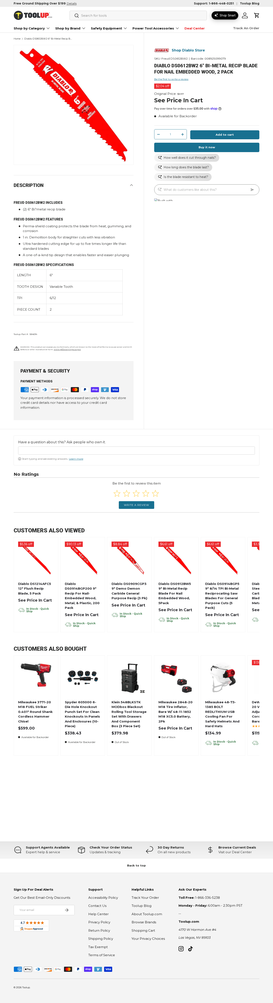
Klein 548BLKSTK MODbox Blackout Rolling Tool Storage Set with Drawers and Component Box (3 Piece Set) (129, 714)
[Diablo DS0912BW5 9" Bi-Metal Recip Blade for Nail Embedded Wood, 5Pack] (176, 559)
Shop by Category (29, 28)
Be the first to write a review (171, 79)
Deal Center (194, 28)
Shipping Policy (100, 939)
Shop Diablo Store (188, 50)
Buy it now (207, 147)
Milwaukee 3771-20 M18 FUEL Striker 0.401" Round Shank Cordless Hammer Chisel (35, 711)
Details (72, 3)
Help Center (98, 914)
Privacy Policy (99, 922)
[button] (256, 15)
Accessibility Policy (103, 898)
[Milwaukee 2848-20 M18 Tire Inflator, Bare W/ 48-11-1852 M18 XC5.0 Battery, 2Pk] (176, 678)
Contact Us (97, 906)
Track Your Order (145, 898)
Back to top (136, 865)
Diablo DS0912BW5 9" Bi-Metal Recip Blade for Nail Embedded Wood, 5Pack (174, 593)
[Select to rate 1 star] (117, 493)
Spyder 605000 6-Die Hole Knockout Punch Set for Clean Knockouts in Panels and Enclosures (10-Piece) (82, 714)
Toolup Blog (249, 3)
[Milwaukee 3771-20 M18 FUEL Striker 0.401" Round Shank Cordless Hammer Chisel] (36, 678)
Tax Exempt (98, 947)
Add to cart (225, 134)
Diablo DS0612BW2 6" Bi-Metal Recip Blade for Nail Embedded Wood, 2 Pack (48, 39)
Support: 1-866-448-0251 (214, 3)
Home (17, 39)
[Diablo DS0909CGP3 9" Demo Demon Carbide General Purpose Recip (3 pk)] (129, 559)
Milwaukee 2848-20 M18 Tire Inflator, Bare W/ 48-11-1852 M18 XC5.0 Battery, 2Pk (175, 711)
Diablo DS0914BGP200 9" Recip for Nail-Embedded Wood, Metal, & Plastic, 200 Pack (82, 596)
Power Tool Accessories (153, 28)
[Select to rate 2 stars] (126, 493)
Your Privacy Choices (148, 939)
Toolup (26, 987)
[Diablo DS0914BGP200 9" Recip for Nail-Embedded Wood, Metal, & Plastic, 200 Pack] (83, 559)
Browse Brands (144, 922)
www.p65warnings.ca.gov (67, 349)
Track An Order (246, 28)
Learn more (76, 458)
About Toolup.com (147, 914)
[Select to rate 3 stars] (136, 493)
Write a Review (136, 505)
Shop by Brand (67, 28)
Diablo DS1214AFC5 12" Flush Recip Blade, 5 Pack (34, 588)
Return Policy (99, 930)
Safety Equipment (106, 28)
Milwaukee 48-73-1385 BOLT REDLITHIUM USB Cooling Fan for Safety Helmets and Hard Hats (222, 714)
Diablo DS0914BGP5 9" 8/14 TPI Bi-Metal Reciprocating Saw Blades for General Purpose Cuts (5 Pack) (222, 596)
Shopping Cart (143, 930)
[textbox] (136, 450)
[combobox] (138, 15)
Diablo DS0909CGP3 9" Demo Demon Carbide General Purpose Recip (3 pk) (129, 591)
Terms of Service (101, 955)
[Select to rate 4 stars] (145, 493)
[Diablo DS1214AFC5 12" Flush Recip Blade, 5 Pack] (36, 559)
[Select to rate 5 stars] (155, 493)
